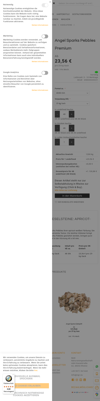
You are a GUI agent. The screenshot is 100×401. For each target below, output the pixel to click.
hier (36, 370)
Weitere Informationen (40, 25)
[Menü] (13, 375)
